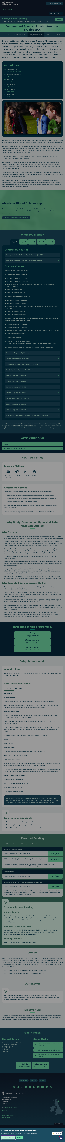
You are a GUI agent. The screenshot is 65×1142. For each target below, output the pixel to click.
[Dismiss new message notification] (62, 1132)
